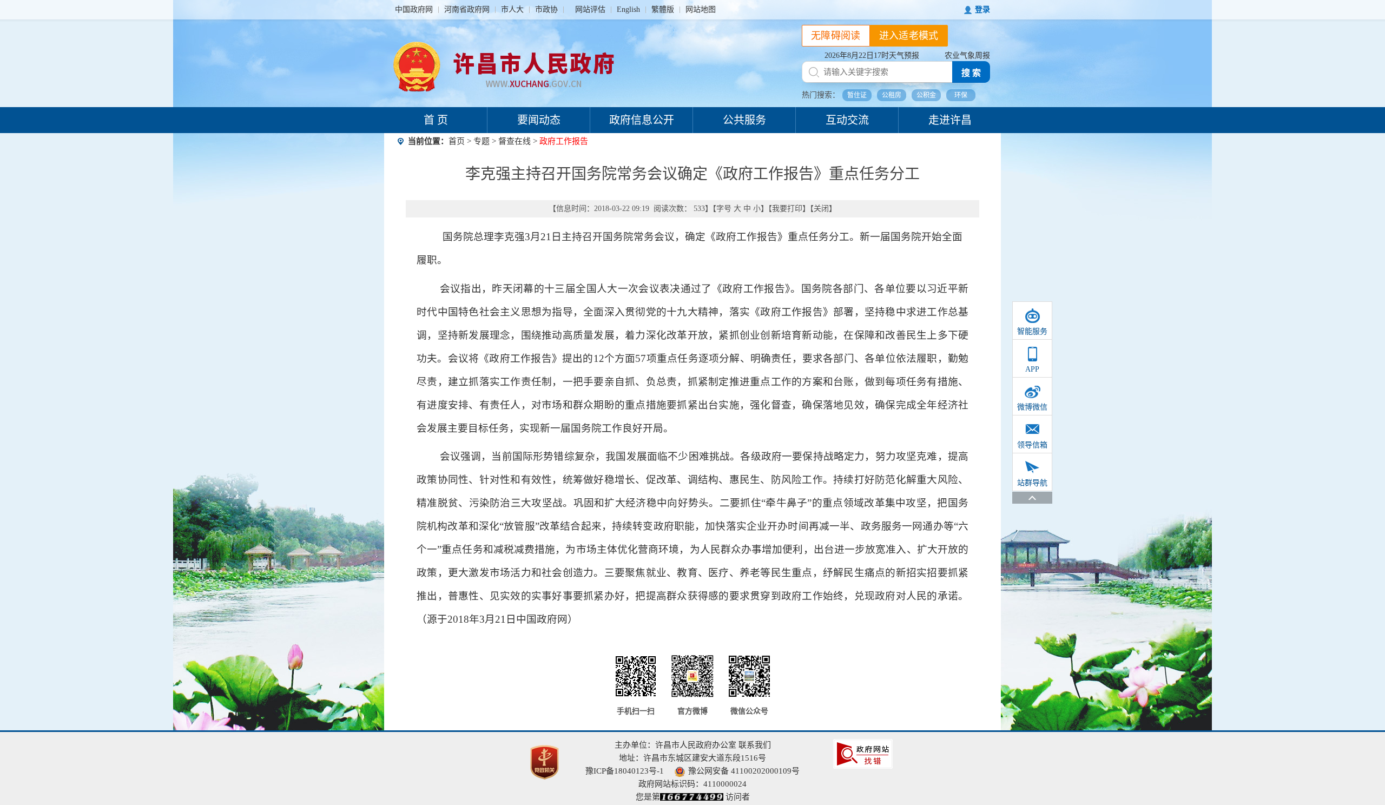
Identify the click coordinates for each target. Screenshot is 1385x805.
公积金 (926, 95)
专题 (481, 141)
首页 (457, 141)
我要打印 (787, 208)
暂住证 (857, 95)
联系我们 (754, 745)
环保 (960, 95)
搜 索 (971, 72)
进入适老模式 (909, 35)
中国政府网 (414, 9)
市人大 (512, 9)
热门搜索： (821, 95)
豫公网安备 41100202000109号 (744, 771)
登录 (982, 9)
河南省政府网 (467, 9)
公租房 (891, 95)
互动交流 (847, 120)
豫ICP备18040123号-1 (624, 771)
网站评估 (590, 9)
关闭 (821, 208)
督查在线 (514, 141)
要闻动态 (538, 120)
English (628, 9)
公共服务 (744, 120)
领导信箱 (1032, 445)
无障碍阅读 (836, 35)
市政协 (546, 9)
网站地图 (700, 9)
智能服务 (1032, 331)
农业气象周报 (967, 55)
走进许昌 (950, 120)
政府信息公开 (641, 120)
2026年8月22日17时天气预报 (872, 55)
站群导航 (1032, 483)
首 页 (436, 120)
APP (1032, 369)
